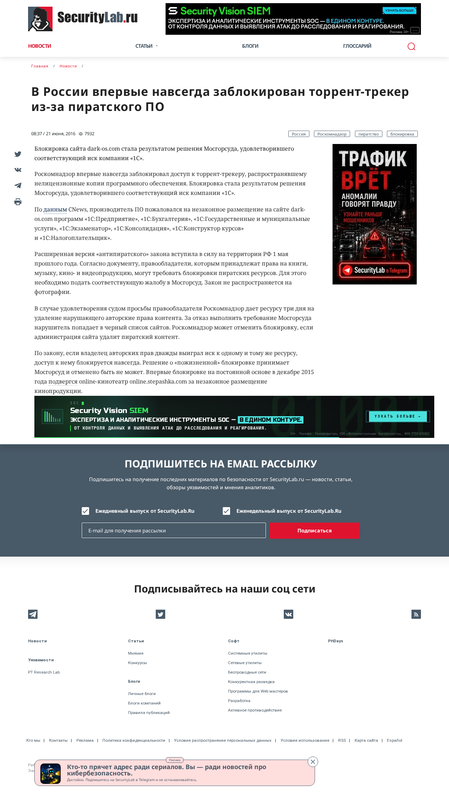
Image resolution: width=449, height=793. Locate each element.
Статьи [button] (143, 45)
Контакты (58, 740)
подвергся (63, 381)
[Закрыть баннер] (313, 761)
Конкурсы (137, 662)
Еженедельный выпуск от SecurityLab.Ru (288, 510)
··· (415, 30)
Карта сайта (366, 740)
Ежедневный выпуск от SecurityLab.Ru (144, 510)
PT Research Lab (44, 672)
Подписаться (314, 530)
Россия (299, 134)
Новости (39, 45)
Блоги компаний (144, 703)
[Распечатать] (16, 201)
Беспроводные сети (247, 672)
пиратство (368, 134)
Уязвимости (41, 659)
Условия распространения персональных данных (223, 740)
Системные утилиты (247, 653)
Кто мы (33, 740)
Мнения (135, 653)
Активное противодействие (255, 710)
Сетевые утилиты (245, 662)
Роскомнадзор (332, 134)
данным (55, 209)
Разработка (239, 700)
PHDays (335, 640)
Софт (234, 640)
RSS (342, 740)
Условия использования (305, 740)
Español (394, 740)
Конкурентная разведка (251, 681)
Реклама (174, 760)
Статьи (136, 640)
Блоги (250, 45)
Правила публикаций (149, 712)
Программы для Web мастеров (258, 691)
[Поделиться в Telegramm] (16, 185)
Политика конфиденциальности (133, 740)
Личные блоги (142, 693)
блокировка (402, 134)
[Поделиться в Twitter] (16, 153)
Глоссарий (357, 45)
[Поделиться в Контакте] (16, 169)
